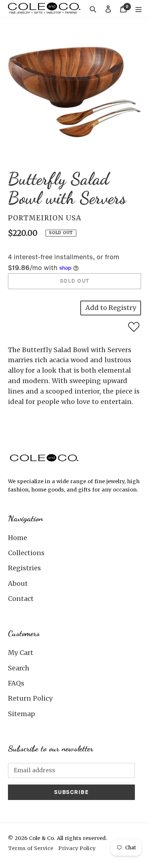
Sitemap (21, 714)
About (18, 583)
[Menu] (138, 9)
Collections (26, 553)
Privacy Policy (76, 848)
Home (17, 538)
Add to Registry (110, 308)
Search (18, 668)
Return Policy (30, 698)
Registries (24, 568)
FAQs (16, 683)
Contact (21, 598)
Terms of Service (30, 848)
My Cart (20, 652)
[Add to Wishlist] (134, 327)
